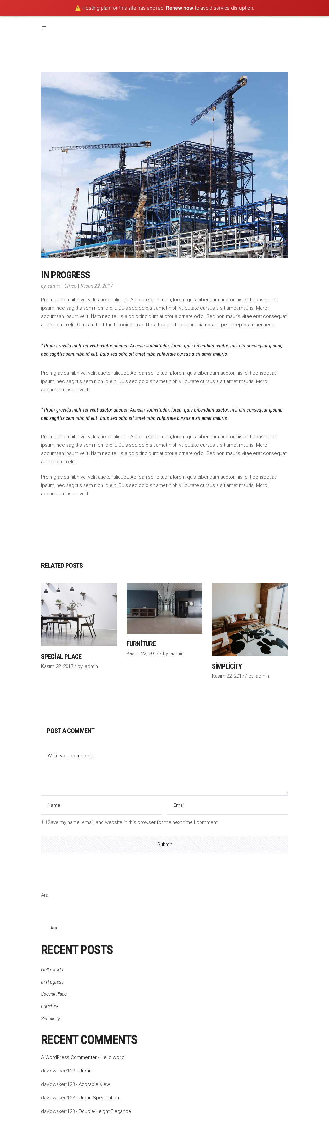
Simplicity (227, 666)
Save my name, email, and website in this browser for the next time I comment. (133, 822)
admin (54, 286)
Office (70, 286)
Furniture (141, 644)
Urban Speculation (99, 1098)
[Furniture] (164, 608)
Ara (44, 895)
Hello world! (52, 970)
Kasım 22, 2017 (97, 286)
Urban (85, 1071)
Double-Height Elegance (105, 1111)
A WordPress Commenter (69, 1057)
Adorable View (94, 1084)
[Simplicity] (250, 619)
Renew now (179, 8)
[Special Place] (79, 614)
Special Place (61, 657)
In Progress (52, 982)
